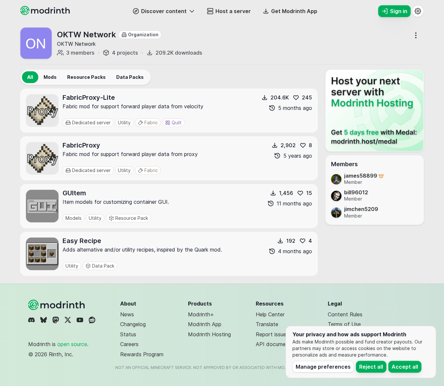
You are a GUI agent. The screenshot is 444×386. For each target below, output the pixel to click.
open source (72, 344)
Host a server (233, 11)
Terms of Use (344, 324)
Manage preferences (323, 366)
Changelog (133, 324)
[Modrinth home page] (45, 13)
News (127, 314)
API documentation (279, 344)
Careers (129, 344)
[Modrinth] (57, 305)
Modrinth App (204, 324)
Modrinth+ (201, 314)
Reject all (371, 366)
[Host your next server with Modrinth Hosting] (374, 110)
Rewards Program (141, 354)
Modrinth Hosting (209, 334)
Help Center (270, 314)
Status (128, 334)
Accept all (405, 366)
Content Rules (345, 314)
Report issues (272, 334)
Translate (267, 324)
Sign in (398, 11)
